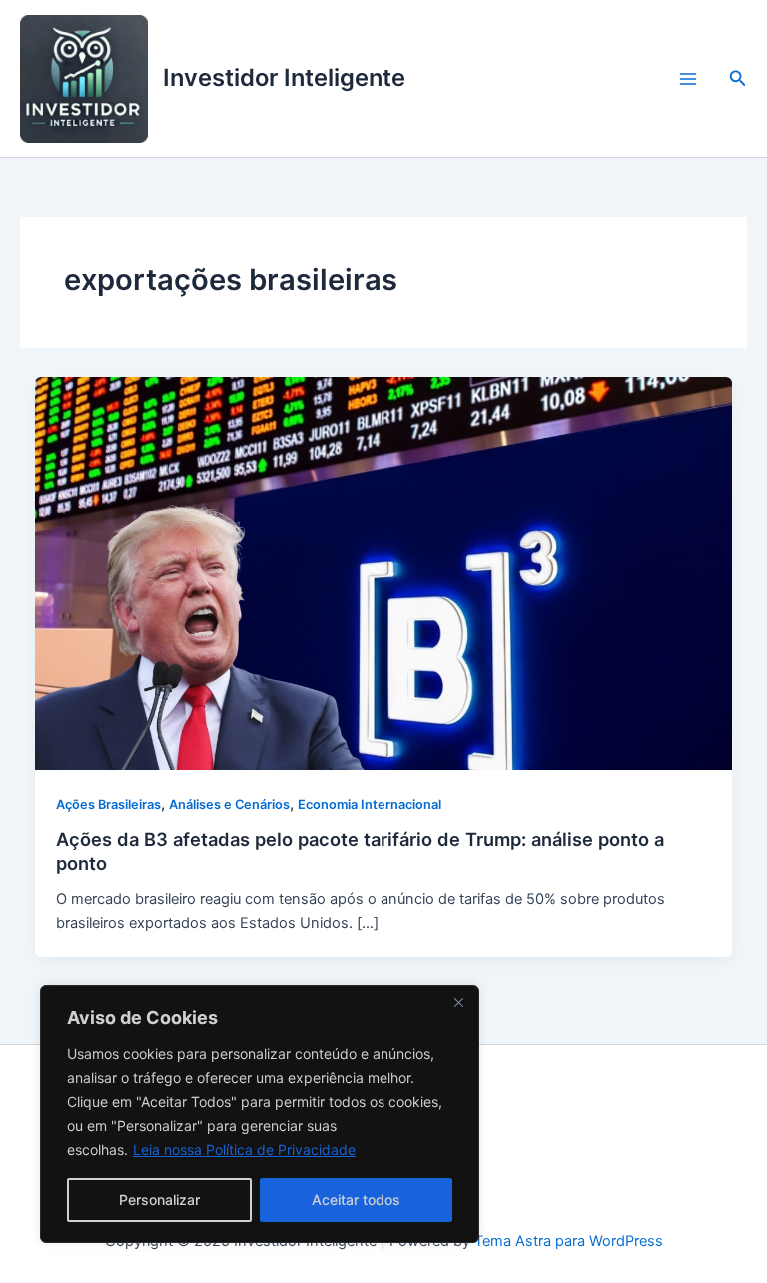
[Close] (458, 1002)
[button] (738, 78)
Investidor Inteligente (284, 77)
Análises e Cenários (229, 804)
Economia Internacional (369, 804)
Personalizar (159, 1199)
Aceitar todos (356, 1199)
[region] (259, 1114)
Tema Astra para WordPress (568, 1241)
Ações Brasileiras (108, 804)
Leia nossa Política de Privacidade (244, 1149)
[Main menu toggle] (688, 79)
